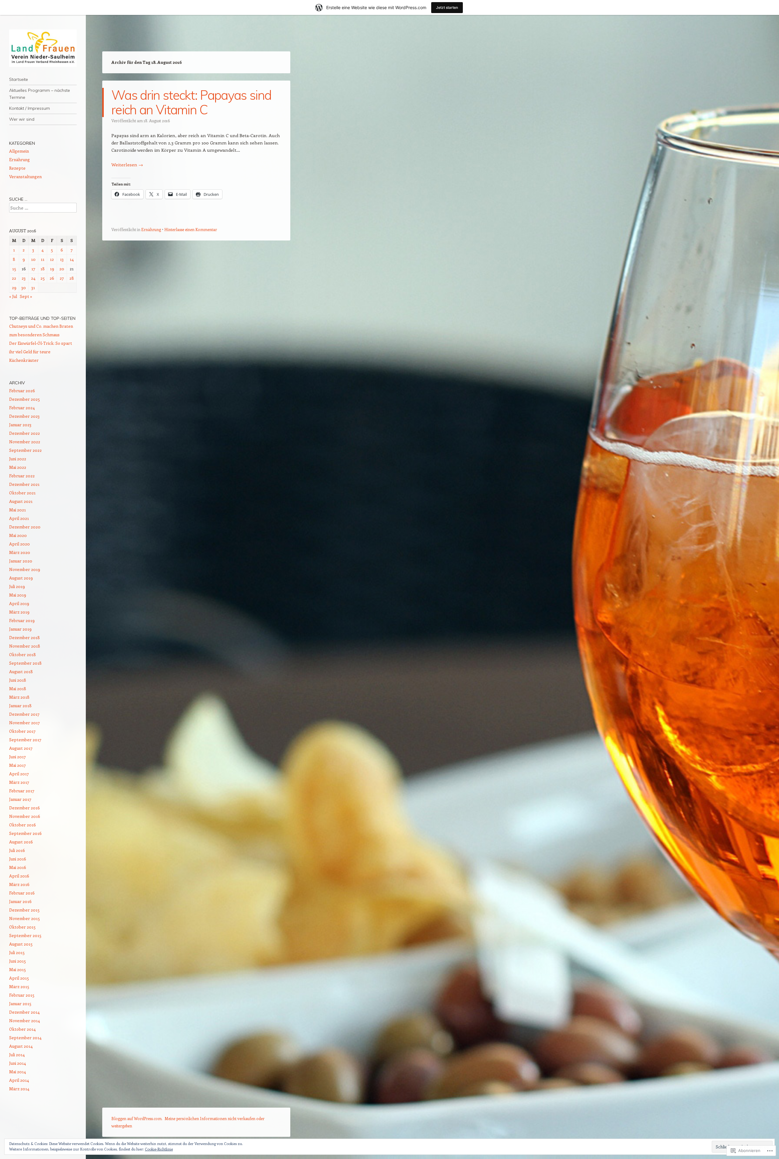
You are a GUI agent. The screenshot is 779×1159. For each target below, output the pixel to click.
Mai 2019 (17, 595)
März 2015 (19, 986)
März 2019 (19, 612)
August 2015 (21, 944)
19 (52, 269)
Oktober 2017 (22, 731)
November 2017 (24, 722)
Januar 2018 (20, 705)
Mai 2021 (17, 510)
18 (42, 269)
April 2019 (19, 603)
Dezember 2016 (24, 808)
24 (33, 278)
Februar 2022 (22, 476)
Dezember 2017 (24, 714)
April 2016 (19, 876)
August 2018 (21, 671)
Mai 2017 (17, 765)
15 (14, 269)
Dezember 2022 (24, 433)
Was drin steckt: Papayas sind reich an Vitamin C (191, 102)
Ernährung (151, 229)
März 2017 (19, 782)
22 (14, 278)
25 (42, 278)
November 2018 (24, 646)
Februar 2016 (22, 893)
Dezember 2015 (24, 910)
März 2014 (19, 1089)
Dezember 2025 (24, 399)
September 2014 (25, 1037)
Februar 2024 (22, 407)
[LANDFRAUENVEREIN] (43, 48)
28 (71, 278)
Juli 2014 (17, 1054)
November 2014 (24, 1020)
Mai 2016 (17, 867)
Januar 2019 (20, 629)
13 (62, 259)
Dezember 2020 (24, 527)
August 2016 (21, 842)
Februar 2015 (21, 995)
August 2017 (21, 748)
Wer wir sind (21, 119)
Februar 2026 (22, 390)
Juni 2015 (17, 961)
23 (24, 278)
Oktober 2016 (22, 825)
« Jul (13, 296)
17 (33, 269)
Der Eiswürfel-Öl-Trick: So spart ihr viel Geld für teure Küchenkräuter (40, 351)
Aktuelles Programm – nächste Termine (39, 94)
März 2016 (19, 884)
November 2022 (24, 442)
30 (23, 287)
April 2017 (19, 774)
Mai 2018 (17, 688)
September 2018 (25, 663)
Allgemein (19, 151)
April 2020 (19, 544)
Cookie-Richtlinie (159, 1149)
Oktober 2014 (22, 1029)
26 (52, 278)
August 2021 (21, 501)
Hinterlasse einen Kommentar (190, 229)
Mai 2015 (17, 969)
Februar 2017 (21, 791)
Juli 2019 (17, 586)
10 (33, 259)
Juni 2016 (17, 859)
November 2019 (24, 569)
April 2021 (19, 518)
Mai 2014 (17, 1071)
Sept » (26, 296)
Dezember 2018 (24, 637)
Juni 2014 (17, 1063)
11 (42, 259)
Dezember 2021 (24, 484)
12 (52, 259)
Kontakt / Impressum (29, 108)
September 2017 (25, 739)
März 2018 (19, 697)
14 (72, 259)
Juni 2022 (17, 459)
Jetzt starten (447, 7)
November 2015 (24, 918)
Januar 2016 (20, 901)
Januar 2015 (20, 1003)
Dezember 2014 (24, 1012)
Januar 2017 (20, 799)
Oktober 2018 (22, 654)
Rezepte (17, 168)
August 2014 (21, 1046)
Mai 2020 (18, 535)
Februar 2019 (22, 620)
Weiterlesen (127, 164)
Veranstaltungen (25, 176)
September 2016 (25, 833)
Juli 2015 (17, 952)
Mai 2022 (17, 467)
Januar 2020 (20, 561)
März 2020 (19, 552)
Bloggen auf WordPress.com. (136, 1118)
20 (61, 269)
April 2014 (19, 1080)
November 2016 (24, 816)
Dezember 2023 (24, 416)
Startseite (18, 79)
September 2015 (25, 935)
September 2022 (25, 450)
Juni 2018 (17, 680)
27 (62, 278)
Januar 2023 (20, 424)
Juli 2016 (17, 850)
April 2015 (19, 978)
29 (14, 287)
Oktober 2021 (22, 493)
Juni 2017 (17, 756)
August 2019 (21, 578)
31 (33, 287)
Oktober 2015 (22, 927)
